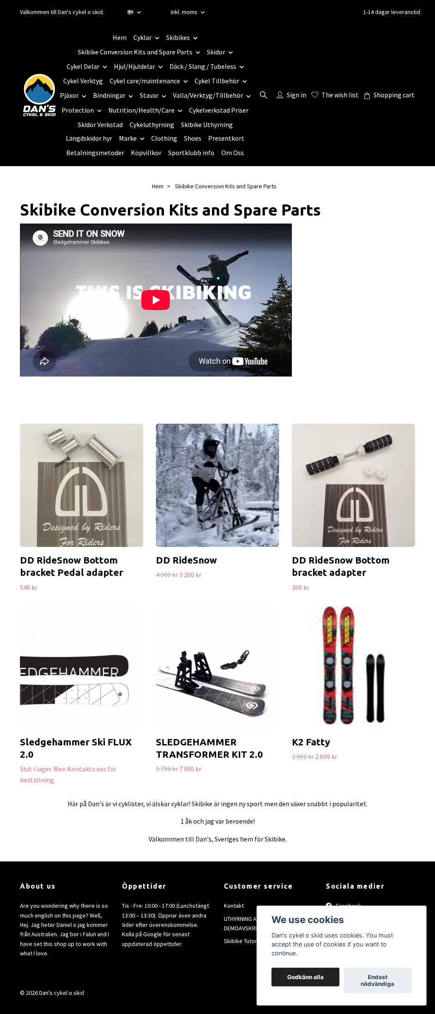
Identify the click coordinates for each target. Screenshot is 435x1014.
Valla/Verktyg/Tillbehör (208, 95)
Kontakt (234, 905)
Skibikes (178, 37)
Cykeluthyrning (152, 124)
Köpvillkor (146, 152)
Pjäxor (69, 95)
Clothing (164, 138)
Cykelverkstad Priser (219, 110)
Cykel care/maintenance (145, 80)
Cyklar (142, 37)
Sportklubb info (191, 152)
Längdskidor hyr (89, 138)
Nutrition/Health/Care (141, 110)
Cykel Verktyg (83, 80)
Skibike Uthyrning (207, 124)
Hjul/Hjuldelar (134, 66)
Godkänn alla (305, 977)
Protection (78, 110)
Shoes (192, 138)
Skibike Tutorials (245, 941)
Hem (120, 37)
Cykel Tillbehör (217, 80)
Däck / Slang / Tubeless (202, 66)
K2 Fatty (311, 741)
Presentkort (226, 138)
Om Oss (232, 152)
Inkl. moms (185, 12)
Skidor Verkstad (100, 124)
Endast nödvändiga (377, 980)
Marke (128, 138)
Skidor (216, 52)
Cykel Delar (83, 66)
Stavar (149, 95)
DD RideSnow (186, 560)
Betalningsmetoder (95, 152)
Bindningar (109, 95)
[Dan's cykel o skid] (39, 94)
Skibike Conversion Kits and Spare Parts (135, 52)
